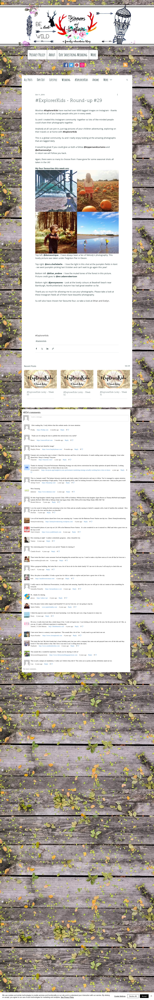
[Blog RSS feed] (125, 65)
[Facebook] (65, 65)
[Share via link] (53, 349)
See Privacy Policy (67, 997)
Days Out (41, 80)
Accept (144, 996)
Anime (95, 80)
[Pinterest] (77, 65)
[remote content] (77, 309)
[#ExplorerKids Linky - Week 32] (77, 379)
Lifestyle (53, 80)
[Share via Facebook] (36, 349)
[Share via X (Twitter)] (42, 349)
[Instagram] (82, 65)
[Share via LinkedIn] (47, 349)
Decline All (133, 996)
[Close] (151, 996)
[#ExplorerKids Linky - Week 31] (113, 379)
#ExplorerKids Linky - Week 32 (76, 393)
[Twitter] (71, 65)
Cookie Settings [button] (119, 996)
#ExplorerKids (81, 80)
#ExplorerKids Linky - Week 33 (40, 393)
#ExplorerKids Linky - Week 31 (113, 393)
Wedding (66, 80)
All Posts (28, 80)
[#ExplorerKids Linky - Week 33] (40, 379)
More (105, 80)
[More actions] (117, 94)
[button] (127, 80)
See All (127, 366)
